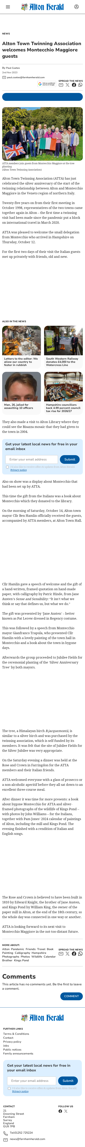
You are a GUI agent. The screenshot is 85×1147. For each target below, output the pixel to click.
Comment (71, 996)
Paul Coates (13, 68)
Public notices (12, 1049)
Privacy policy (12, 1042)
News (6, 33)
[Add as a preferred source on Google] (46, 84)
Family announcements (18, 1053)
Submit (69, 459)
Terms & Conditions (16, 1034)
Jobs (6, 1046)
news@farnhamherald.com (27, 1139)
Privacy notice (18, 470)
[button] (8, 7)
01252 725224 (23, 1133)
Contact (8, 1038)
